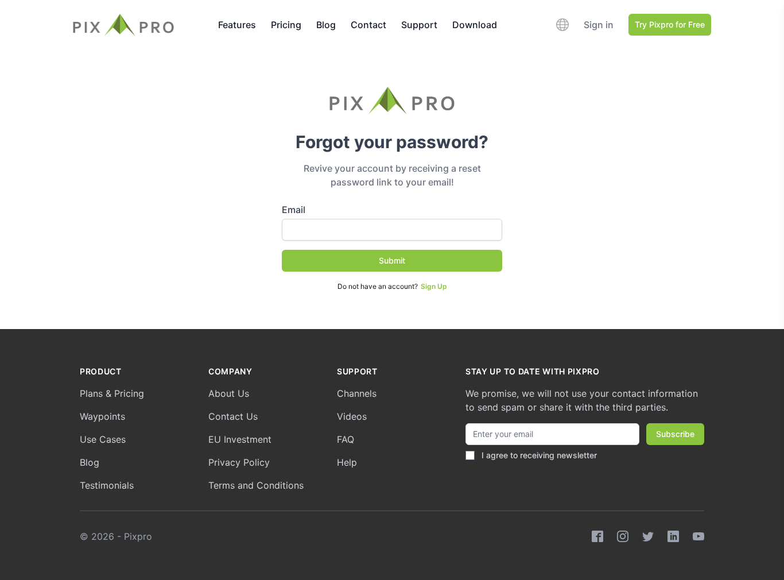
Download (474, 24)
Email (293, 209)
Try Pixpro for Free (670, 24)
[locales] (562, 24)
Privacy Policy (239, 462)
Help (347, 462)
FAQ (345, 439)
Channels (357, 393)
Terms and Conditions (256, 485)
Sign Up (434, 286)
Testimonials (107, 485)
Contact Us (233, 416)
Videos (352, 416)
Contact (368, 24)
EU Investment (239, 439)
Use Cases (103, 439)
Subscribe (675, 434)
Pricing (286, 24)
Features (237, 24)
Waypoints (102, 416)
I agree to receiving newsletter (539, 455)
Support (419, 24)
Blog (326, 24)
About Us (228, 393)
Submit (392, 260)
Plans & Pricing (112, 393)
